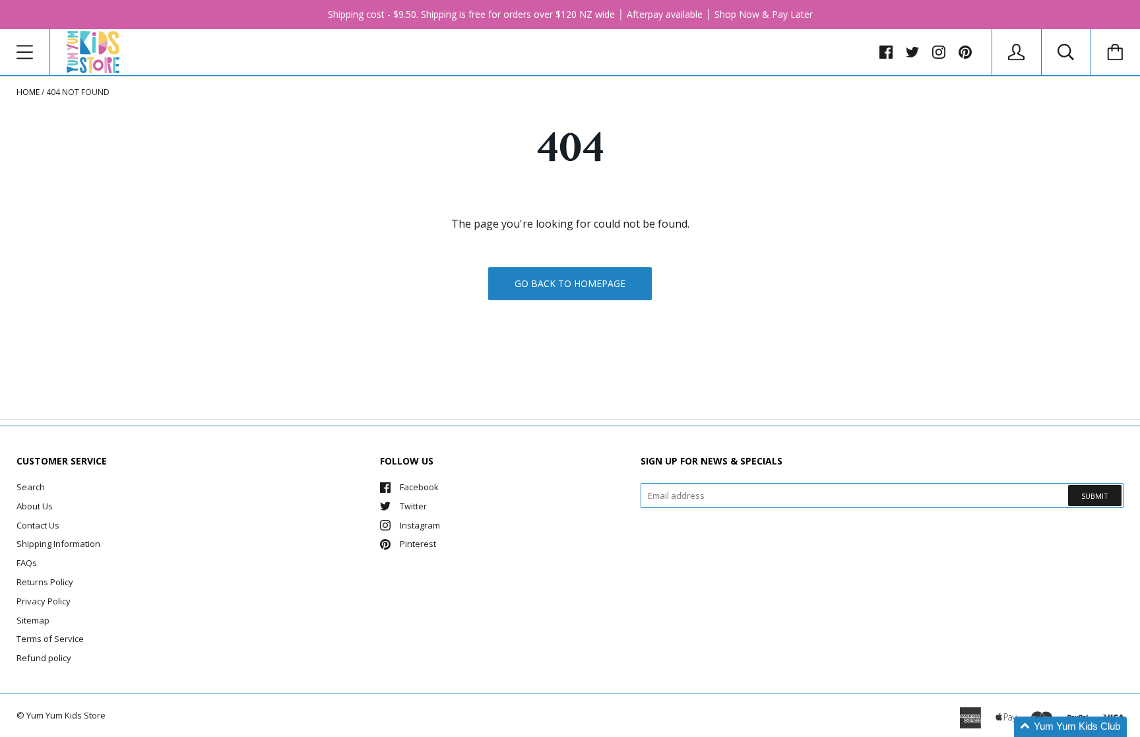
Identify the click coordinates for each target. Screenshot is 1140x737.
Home (28, 92)
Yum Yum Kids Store (66, 715)
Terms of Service (50, 639)
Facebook (419, 487)
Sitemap (32, 620)
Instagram (420, 525)
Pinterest (418, 544)
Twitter (413, 506)
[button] (1070, 727)
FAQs (26, 563)
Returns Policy (44, 582)
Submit (1094, 496)
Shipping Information (58, 544)
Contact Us (37, 525)
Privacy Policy (43, 601)
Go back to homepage (570, 283)
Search (30, 487)
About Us (34, 506)
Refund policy (43, 658)
